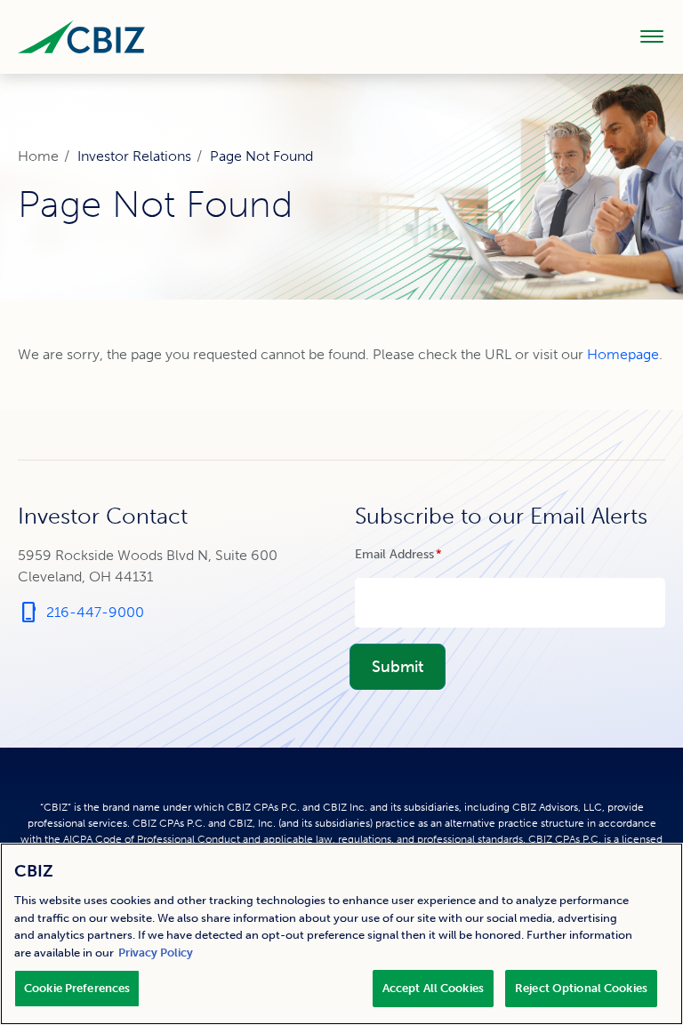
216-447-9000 (81, 612)
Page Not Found (261, 156)
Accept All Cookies (433, 988)
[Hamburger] (652, 36)
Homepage (623, 354)
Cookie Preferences (77, 988)
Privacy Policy (155, 952)
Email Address (424, 554)
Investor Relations (134, 156)
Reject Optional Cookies (581, 988)
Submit (397, 667)
